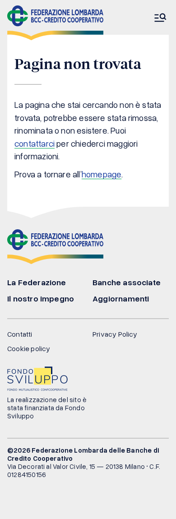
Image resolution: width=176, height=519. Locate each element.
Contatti (19, 333)
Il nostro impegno (40, 298)
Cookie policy (28, 348)
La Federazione (36, 282)
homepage (102, 174)
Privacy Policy (115, 333)
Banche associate (127, 282)
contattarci (34, 143)
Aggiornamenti (121, 298)
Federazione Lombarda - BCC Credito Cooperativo (55, 22)
